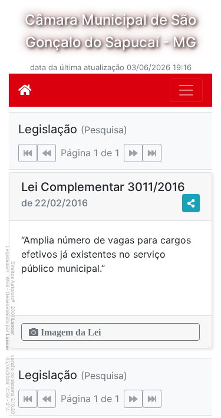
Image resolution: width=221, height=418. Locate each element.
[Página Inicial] (25, 90)
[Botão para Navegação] (186, 90)
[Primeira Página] (27, 153)
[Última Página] (152, 153)
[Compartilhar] (191, 203)
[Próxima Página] (133, 153)
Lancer (13, 326)
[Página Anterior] (46, 153)
